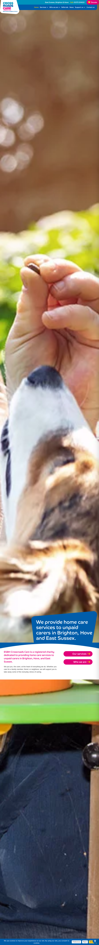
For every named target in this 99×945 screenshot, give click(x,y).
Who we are (53, 7)
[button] (47, 7)
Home (36, 7)
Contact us (91, 7)
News (72, 7)
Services (43, 7)
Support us (79, 7)
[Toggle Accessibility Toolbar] (95, 941)
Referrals (64, 7)
